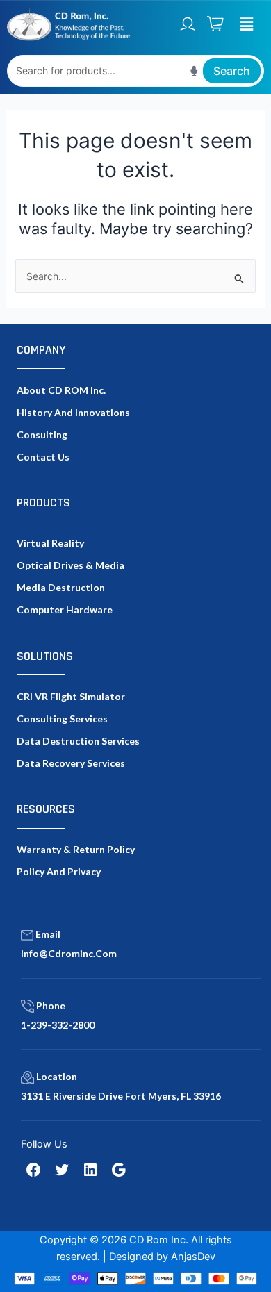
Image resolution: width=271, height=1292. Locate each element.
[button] (246, 24)
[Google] (118, 1169)
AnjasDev (193, 1256)
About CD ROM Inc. (61, 390)
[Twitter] (61, 1169)
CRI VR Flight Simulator (71, 696)
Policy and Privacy (59, 871)
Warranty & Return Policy (76, 849)
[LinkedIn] (90, 1169)
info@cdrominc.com (69, 953)
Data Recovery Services (71, 763)
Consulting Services (62, 718)
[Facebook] (33, 1169)
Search (231, 71)
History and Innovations (73, 412)
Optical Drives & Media (70, 565)
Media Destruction (61, 587)
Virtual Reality (50, 543)
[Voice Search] (194, 70)
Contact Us (43, 457)
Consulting (42, 434)
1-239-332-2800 (58, 1025)
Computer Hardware (65, 609)
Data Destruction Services (78, 741)
